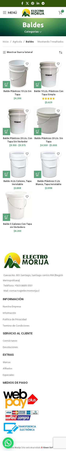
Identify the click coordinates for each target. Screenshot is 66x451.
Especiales (8, 375)
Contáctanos (10, 341)
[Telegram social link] (43, 3)
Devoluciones (10, 347)
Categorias (31, 32)
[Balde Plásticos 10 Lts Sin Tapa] (17, 73)
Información (9, 313)
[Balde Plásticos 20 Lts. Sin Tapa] (48, 120)
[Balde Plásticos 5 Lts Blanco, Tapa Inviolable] (48, 163)
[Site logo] (33, 12)
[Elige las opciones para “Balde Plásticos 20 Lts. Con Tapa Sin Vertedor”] (6, 131)
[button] (6, 84)
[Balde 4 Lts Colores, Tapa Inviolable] (17, 163)
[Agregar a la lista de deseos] (27, 64)
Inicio (6, 42)
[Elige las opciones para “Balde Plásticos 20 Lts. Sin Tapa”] (37, 131)
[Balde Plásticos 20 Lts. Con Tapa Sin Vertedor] (17, 120)
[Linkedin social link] (37, 3)
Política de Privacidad (15, 319)
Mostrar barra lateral (20, 52)
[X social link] (27, 3)
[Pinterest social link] (32, 3)
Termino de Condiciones (16, 326)
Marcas (6, 362)
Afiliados (7, 369)
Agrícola (17, 42)
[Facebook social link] (22, 3)
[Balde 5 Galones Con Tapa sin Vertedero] (17, 206)
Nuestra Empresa (12, 307)
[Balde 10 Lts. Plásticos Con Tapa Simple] (48, 73)
